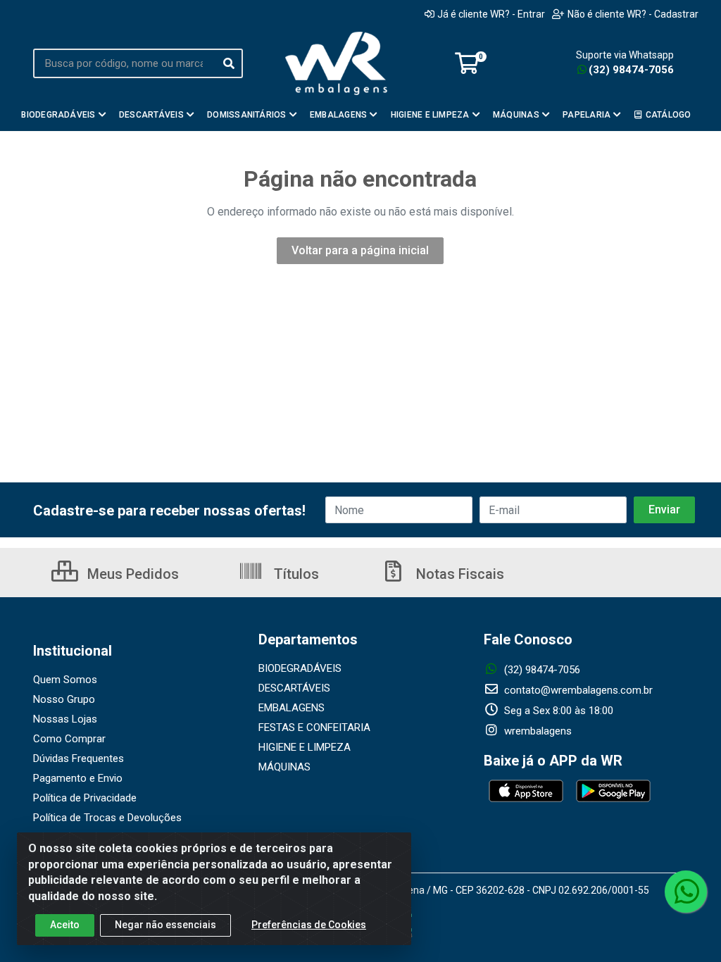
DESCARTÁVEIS (294, 688)
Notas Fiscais (458, 574)
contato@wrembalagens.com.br (577, 690)
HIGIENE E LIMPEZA (304, 747)
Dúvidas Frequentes (78, 758)
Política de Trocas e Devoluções (107, 817)
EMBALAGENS (291, 707)
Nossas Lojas (65, 719)
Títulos (294, 574)
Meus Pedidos (131, 574)
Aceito (65, 924)
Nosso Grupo (64, 699)
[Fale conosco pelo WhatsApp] (686, 891)
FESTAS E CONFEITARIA (314, 727)
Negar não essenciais (165, 924)
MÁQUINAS (284, 767)
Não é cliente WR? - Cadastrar (633, 14)
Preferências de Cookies (308, 924)
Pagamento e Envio (78, 778)
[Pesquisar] (229, 63)
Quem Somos (65, 679)
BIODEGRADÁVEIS (299, 668)
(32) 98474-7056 (631, 69)
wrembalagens (536, 731)
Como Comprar (69, 738)
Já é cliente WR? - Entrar (491, 14)
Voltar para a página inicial (360, 250)
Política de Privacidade (85, 798)
